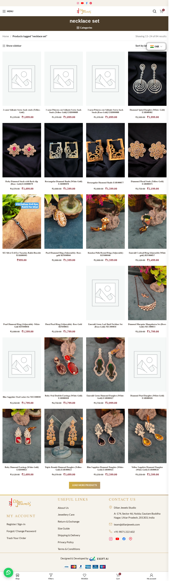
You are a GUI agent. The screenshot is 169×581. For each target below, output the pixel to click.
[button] (35, 83)
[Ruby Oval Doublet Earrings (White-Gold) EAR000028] (63, 364)
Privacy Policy (66, 542)
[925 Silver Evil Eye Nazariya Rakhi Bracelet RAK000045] (21, 221)
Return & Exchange (68, 521)
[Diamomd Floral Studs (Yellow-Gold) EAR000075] (147, 150)
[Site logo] (84, 10)
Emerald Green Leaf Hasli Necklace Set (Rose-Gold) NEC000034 (105, 325)
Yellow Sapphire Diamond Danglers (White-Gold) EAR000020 (147, 468)
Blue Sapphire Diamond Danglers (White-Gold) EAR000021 (105, 468)
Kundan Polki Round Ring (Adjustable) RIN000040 (105, 254)
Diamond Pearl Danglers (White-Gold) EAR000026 (147, 397)
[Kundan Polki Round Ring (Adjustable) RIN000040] (105, 221)
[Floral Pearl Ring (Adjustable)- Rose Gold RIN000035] (63, 293)
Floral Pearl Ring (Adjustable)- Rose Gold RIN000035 (63, 325)
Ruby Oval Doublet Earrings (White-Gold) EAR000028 (63, 397)
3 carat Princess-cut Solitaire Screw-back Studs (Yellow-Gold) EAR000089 (63, 111)
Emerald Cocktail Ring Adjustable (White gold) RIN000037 (147, 254)
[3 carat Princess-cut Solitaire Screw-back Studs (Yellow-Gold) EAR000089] (63, 79)
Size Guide (64, 528)
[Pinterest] (130, 539)
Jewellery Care (66, 514)
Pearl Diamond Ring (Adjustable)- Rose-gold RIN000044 (64, 254)
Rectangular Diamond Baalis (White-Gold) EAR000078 (63, 182)
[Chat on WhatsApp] (8, 572)
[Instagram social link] (78, 3)
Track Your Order (16, 538)
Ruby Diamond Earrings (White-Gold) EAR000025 (22, 468)
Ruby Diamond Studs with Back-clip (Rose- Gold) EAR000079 (21, 182)
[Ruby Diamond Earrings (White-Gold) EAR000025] (21, 436)
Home (5, 36)
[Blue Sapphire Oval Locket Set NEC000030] (21, 364)
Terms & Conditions (69, 548)
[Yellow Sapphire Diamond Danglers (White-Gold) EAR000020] (147, 436)
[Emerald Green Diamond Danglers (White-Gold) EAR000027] (105, 364)
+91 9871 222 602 (124, 531)
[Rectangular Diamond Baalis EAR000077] (105, 150)
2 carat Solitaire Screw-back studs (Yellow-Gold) (22, 111)
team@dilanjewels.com (127, 524)
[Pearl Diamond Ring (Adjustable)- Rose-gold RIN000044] (63, 221)
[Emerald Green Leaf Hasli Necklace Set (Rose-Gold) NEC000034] (105, 293)
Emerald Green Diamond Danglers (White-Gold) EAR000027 (105, 397)
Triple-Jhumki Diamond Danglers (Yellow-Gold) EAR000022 (63, 468)
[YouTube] (117, 539)
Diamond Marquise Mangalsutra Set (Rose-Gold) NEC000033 (147, 325)
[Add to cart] (119, 297)
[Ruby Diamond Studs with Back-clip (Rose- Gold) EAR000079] (21, 150)
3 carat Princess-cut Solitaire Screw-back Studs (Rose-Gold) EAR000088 (105, 111)
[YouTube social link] (82, 3)
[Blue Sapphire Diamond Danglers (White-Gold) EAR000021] (105, 436)
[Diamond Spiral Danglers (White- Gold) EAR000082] (147, 79)
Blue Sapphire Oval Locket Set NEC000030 (22, 397)
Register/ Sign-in (16, 524)
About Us (63, 507)
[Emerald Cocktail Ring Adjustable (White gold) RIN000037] (147, 221)
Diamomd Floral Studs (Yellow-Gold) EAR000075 (147, 182)
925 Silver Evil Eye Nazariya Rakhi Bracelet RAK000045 (22, 254)
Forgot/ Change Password (21, 531)
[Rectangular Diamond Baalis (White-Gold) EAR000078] (63, 150)
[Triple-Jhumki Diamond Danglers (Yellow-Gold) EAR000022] (63, 436)
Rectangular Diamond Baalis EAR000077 (105, 182)
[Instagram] (111, 539)
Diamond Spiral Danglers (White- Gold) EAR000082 (147, 111)
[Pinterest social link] (91, 3)
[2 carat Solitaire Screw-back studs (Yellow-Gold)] (21, 79)
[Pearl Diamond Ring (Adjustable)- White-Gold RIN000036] (21, 293)
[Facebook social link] (87, 3)
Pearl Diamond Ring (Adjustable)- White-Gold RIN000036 (21, 325)
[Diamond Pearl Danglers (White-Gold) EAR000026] (147, 364)
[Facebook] (124, 539)
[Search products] (154, 11)
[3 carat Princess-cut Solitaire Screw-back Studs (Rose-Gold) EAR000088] (105, 79)
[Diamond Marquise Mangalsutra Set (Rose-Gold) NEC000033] (147, 293)
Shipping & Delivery (69, 535)
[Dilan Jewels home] (21, 503)
